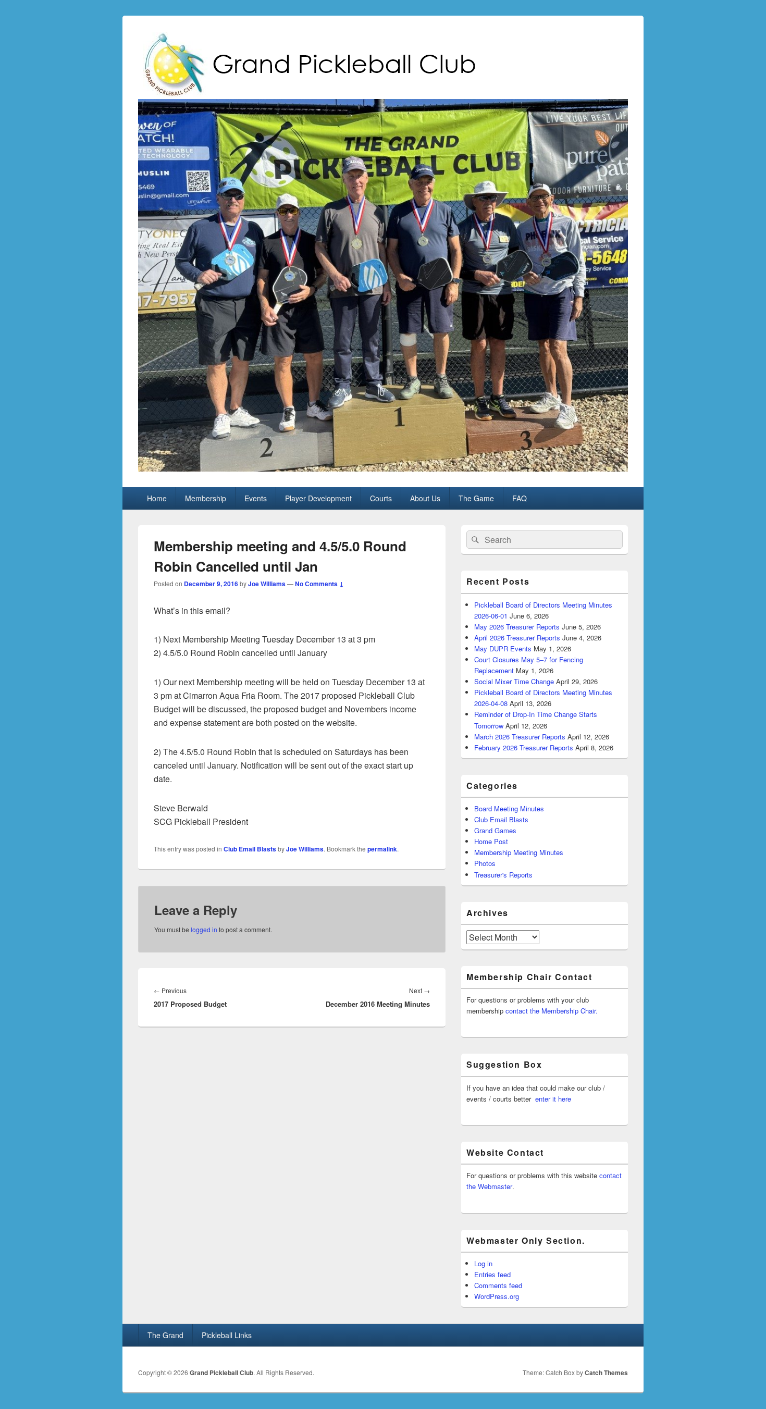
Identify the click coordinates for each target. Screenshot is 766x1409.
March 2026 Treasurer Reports (519, 736)
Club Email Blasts (250, 849)
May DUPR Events (503, 648)
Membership (205, 498)
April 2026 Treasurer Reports (517, 637)
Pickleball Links (227, 1335)
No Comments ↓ (319, 583)
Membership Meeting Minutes (518, 852)
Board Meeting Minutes (509, 808)
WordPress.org (496, 1296)
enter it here (553, 1099)
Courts (381, 498)
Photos (485, 863)
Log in (483, 1263)
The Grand (165, 1335)
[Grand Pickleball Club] (383, 468)
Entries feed (492, 1274)
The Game (476, 498)
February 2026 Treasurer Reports (523, 747)
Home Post (491, 841)
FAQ (519, 498)
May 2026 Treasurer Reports (517, 627)
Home (157, 498)
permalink (382, 849)
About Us (425, 498)
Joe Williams (267, 583)
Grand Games (495, 830)
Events (255, 498)
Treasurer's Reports (503, 875)
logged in (204, 929)
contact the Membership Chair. (551, 1011)
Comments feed (498, 1285)
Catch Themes (606, 1372)
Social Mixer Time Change (514, 681)
